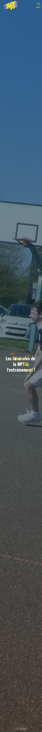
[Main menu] (38, 4)
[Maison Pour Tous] (10, 6)
